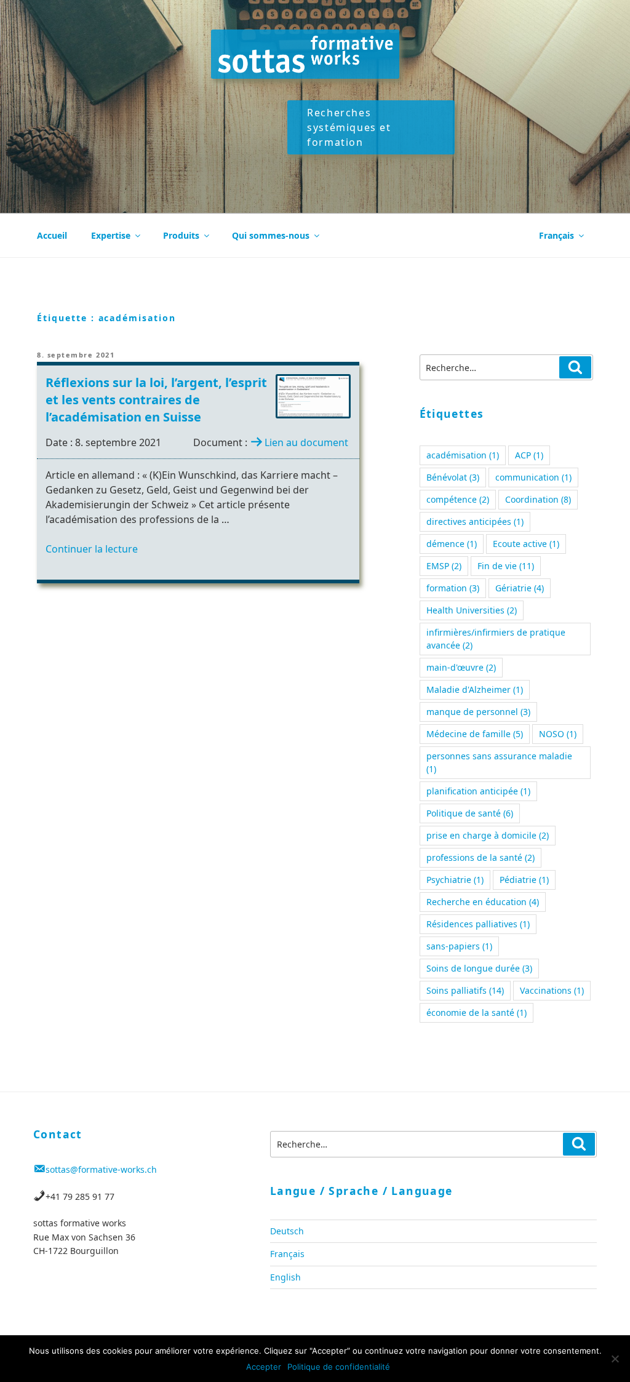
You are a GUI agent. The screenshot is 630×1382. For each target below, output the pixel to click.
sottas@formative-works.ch (101, 1169)
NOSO (557, 734)
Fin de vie (505, 566)
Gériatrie (519, 588)
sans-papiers (459, 946)
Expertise (110, 235)
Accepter (263, 1367)
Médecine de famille (474, 734)
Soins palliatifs (465, 990)
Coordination (538, 499)
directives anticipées (475, 521)
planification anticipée (478, 791)
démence (451, 543)
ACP (529, 455)
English (285, 1277)
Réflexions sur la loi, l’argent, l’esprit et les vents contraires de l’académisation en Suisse (156, 399)
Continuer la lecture (92, 549)
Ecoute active (526, 543)
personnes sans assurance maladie (499, 762)
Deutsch (287, 1231)
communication (533, 477)
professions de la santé (480, 857)
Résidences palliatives (478, 924)
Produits (181, 235)
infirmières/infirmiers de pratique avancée (495, 638)
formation (452, 588)
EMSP (443, 566)
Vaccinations (552, 990)
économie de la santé (476, 1012)
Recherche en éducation (482, 902)
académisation (462, 455)
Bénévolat (452, 477)
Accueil (52, 235)
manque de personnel (478, 711)
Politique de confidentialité (338, 1367)
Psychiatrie (455, 879)
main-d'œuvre (461, 667)
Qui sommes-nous (270, 235)
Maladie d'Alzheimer (474, 689)
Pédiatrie (524, 879)
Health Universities (471, 610)
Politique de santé (469, 813)
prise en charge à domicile (487, 835)
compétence (457, 499)
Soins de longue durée (479, 968)
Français (556, 235)
